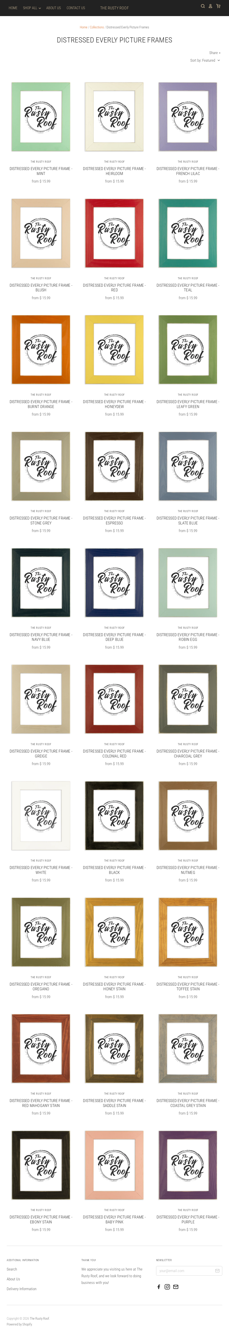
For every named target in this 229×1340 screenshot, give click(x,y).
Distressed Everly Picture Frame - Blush (41, 287)
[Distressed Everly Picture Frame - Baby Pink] (114, 1165)
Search (12, 1269)
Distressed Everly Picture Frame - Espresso (114, 520)
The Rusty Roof (114, 8)
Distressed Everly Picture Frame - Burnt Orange (41, 404)
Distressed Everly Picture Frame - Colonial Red (114, 753)
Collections (97, 27)
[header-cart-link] (217, 6)
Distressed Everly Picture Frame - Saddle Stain (114, 1103)
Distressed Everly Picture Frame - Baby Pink (114, 1219)
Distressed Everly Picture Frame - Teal (188, 287)
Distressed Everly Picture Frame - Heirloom (114, 171)
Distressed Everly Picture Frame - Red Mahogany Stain (41, 1103)
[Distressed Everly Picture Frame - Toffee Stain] (188, 932)
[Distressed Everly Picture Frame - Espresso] (114, 466)
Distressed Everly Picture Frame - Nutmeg (188, 870)
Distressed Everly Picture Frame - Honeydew (114, 404)
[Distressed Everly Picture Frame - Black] (114, 815)
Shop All (30, 8)
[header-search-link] (201, 6)
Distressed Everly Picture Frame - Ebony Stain (41, 1219)
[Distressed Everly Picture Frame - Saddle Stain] (114, 1048)
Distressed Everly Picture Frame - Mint (41, 171)
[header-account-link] (209, 6)
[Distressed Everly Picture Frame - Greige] (41, 699)
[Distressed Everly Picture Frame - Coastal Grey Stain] (188, 1048)
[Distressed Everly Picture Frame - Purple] (188, 1165)
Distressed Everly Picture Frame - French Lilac (188, 171)
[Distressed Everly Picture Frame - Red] (114, 233)
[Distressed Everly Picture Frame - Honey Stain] (114, 932)
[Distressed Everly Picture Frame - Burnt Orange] (41, 349)
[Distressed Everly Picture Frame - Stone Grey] (41, 466)
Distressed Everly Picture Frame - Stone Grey (41, 520)
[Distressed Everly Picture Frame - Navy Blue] (41, 582)
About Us (53, 8)
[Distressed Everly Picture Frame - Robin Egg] (188, 582)
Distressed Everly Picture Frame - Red (114, 287)
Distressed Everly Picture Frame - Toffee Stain (188, 986)
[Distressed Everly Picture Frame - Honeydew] (114, 349)
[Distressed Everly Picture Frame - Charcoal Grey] (188, 699)
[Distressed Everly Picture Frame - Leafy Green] (188, 349)
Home (13, 8)
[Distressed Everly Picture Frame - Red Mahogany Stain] (41, 1048)
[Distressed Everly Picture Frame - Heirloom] (114, 116)
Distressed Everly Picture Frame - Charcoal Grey (188, 753)
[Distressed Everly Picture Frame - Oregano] (41, 932)
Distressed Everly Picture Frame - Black (114, 870)
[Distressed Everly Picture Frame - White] (41, 815)
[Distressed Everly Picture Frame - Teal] (188, 233)
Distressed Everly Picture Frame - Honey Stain (114, 986)
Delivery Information (21, 1289)
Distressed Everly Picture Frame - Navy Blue (41, 637)
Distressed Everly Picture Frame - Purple (188, 1219)
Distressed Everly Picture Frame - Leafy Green (188, 404)
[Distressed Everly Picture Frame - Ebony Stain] (41, 1165)
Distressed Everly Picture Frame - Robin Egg (188, 637)
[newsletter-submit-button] (217, 1271)
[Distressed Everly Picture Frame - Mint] (41, 116)
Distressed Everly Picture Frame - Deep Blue (114, 637)
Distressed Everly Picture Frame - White (41, 870)
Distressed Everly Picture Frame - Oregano (41, 986)
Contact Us (76, 8)
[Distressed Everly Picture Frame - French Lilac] (188, 116)
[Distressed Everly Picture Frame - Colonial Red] (114, 699)
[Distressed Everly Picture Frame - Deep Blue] (114, 582)
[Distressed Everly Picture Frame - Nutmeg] (188, 815)
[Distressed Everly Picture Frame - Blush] (41, 233)
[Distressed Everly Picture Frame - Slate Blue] (188, 466)
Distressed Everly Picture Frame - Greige (41, 753)
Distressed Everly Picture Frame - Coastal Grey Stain (188, 1103)
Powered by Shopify (19, 1324)
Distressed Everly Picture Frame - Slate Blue (188, 520)
